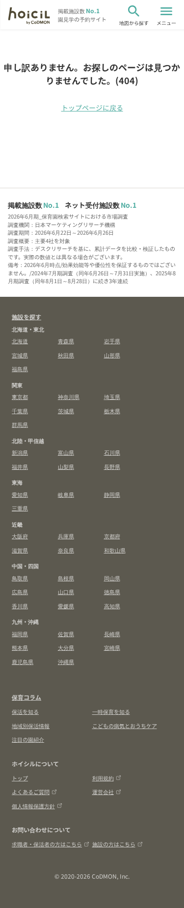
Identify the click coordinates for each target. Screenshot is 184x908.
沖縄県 (66, 661)
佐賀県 (66, 634)
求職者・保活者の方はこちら (47, 844)
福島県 (20, 369)
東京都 (20, 396)
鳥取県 (20, 578)
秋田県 (66, 355)
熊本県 (20, 647)
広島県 (20, 592)
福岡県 (20, 634)
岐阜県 (66, 494)
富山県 (66, 452)
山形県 (112, 355)
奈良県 (66, 550)
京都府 (112, 536)
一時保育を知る (111, 711)
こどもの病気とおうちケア (124, 726)
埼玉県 (112, 396)
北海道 (20, 341)
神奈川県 (68, 396)
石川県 (112, 452)
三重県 (20, 508)
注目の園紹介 (28, 739)
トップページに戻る (92, 107)
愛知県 (20, 494)
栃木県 (112, 411)
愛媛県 (66, 606)
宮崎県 (112, 647)
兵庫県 (66, 536)
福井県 (20, 466)
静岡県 (112, 494)
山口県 (66, 592)
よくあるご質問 (31, 792)
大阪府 (20, 536)
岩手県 (112, 341)
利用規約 (103, 778)
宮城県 (20, 355)
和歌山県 (115, 550)
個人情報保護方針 (33, 806)
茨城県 (66, 411)
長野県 (112, 466)
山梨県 (66, 466)
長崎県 (112, 634)
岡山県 (112, 578)
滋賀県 (20, 550)
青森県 (66, 341)
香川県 (20, 606)
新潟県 (20, 452)
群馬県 (20, 424)
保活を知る (25, 711)
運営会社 (103, 792)
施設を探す (26, 316)
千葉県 (20, 411)
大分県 (66, 647)
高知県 (112, 606)
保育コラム (26, 697)
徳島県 (112, 592)
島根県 (66, 578)
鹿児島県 (22, 661)
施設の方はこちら (113, 844)
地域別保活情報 (31, 726)
